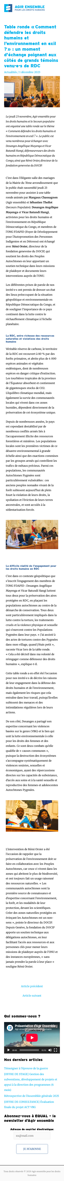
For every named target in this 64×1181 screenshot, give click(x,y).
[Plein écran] (55, 1050)
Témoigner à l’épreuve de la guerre (26, 1068)
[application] (32, 1037)
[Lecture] (8, 1050)
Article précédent (32, 986)
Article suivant (32, 995)
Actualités (10, 72)
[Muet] (50, 1050)
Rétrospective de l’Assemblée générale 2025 (31, 1096)
